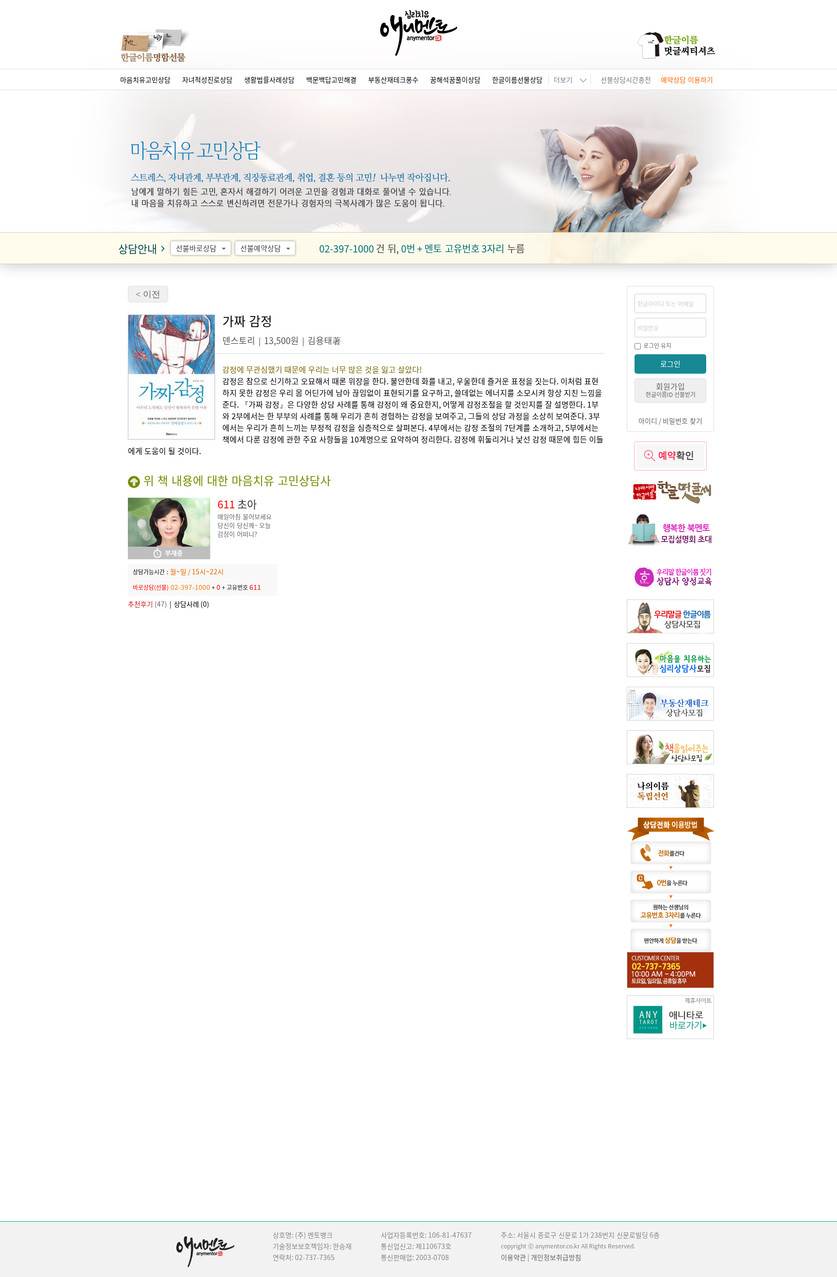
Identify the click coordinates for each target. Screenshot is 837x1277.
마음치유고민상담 (145, 79)
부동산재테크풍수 (393, 79)
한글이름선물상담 (517, 79)
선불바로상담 (202, 248)
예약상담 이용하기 (687, 79)
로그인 (670, 364)
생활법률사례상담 (269, 79)
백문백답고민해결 (331, 79)
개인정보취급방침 (556, 1257)
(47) (147, 604)
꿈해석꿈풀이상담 (455, 79)
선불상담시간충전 (626, 79)
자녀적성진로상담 (207, 79)
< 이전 (148, 294)
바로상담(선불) (151, 587)
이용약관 (513, 1257)
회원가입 (671, 389)
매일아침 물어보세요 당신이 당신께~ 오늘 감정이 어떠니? (244, 525)
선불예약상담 (266, 248)
